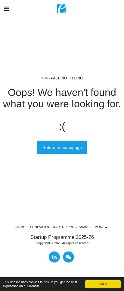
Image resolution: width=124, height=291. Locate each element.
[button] (7, 8)
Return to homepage (62, 147)
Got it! (103, 284)
